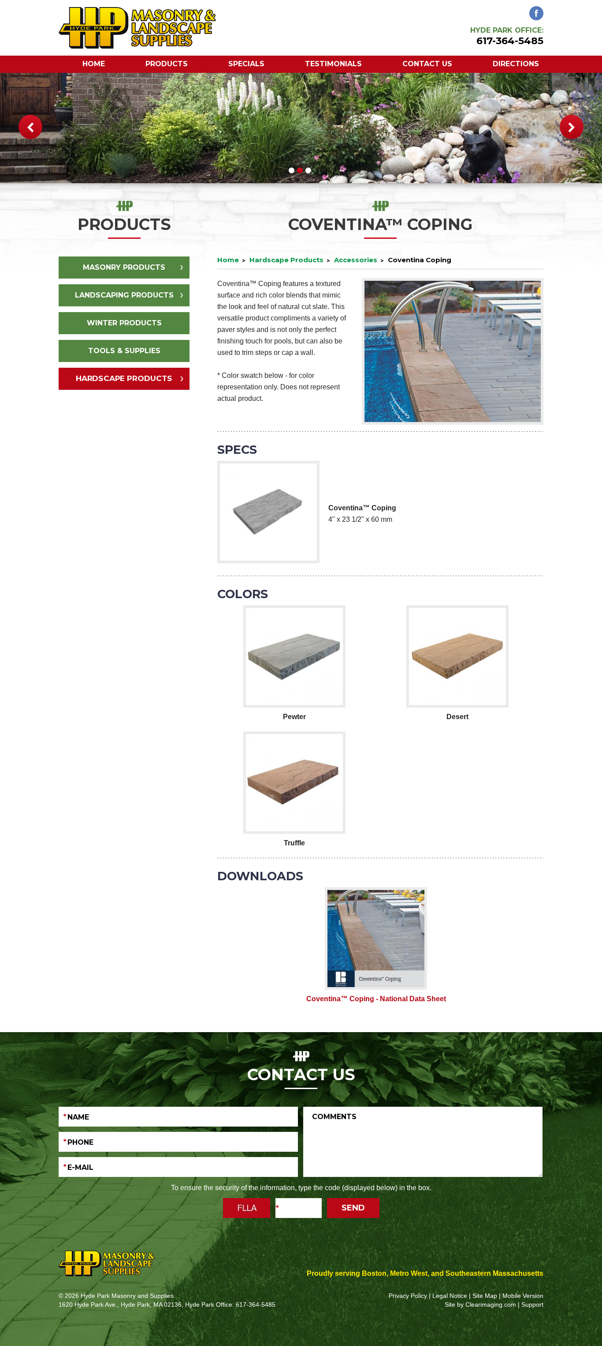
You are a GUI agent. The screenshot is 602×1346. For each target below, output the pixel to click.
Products (166, 64)
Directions (516, 64)
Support (532, 1304)
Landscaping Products (124, 295)
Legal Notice (449, 1295)
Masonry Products (124, 267)
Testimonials (333, 64)
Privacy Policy (408, 1295)
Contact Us (427, 64)
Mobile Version (522, 1295)
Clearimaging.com (490, 1304)
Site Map (484, 1295)
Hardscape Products (124, 378)
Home (93, 64)
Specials (246, 64)
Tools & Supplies (124, 351)
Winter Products (124, 323)
